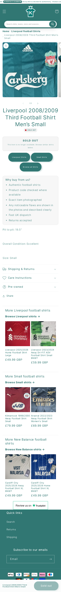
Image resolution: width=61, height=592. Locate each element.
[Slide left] (23, 103)
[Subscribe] (50, 559)
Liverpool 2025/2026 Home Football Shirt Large (16, 352)
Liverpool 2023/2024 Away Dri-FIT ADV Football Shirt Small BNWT (42, 353)
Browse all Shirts (30, 167)
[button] (4, 11)
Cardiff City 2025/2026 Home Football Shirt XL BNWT (40, 486)
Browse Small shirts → (20, 382)
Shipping (12, 537)
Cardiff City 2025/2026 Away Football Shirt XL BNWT (14, 486)
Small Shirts (42, 157)
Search (11, 521)
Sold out (46, 585)
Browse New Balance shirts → (25, 449)
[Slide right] (37, 103)
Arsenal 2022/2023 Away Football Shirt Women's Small (42, 418)
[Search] (52, 24)
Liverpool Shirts (19, 157)
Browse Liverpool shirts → (22, 316)
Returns (11, 529)
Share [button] (10, 295)
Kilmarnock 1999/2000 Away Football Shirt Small (17, 418)
